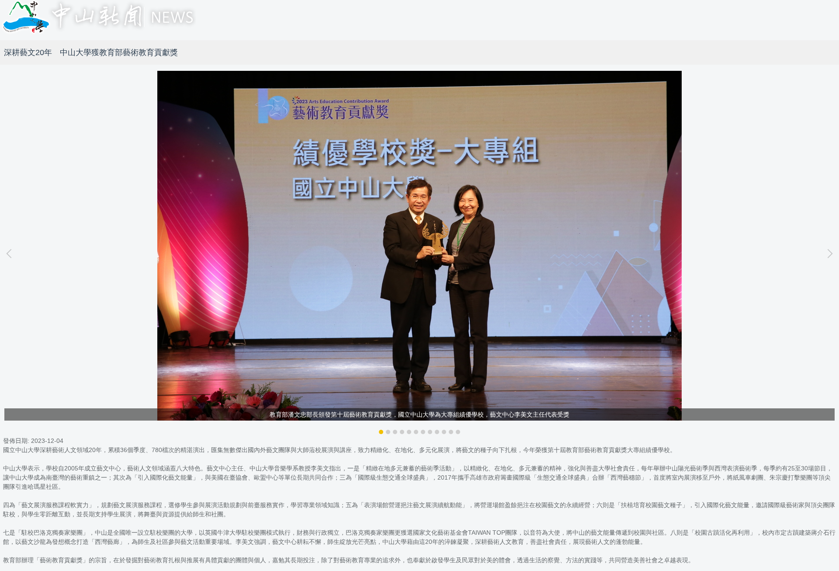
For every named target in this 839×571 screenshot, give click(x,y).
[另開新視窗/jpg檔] (419, 246)
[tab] (381, 432)
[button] (11, 254)
